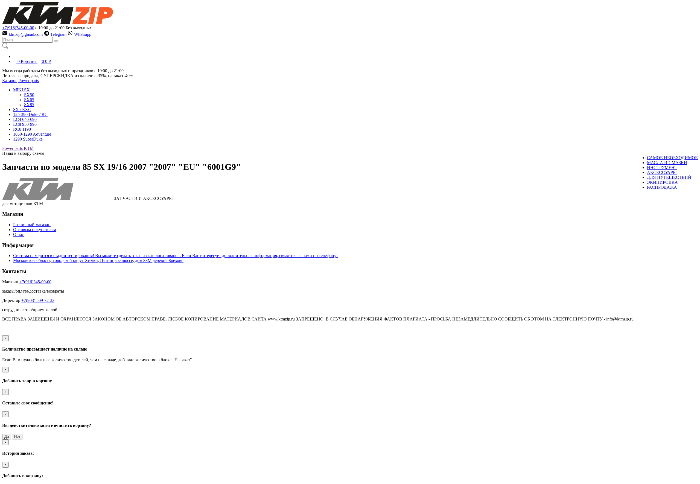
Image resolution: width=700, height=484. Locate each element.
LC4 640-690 (25, 119)
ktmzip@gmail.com (26, 34)
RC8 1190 (22, 129)
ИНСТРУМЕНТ (662, 167)
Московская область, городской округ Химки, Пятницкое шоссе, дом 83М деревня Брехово (98, 260)
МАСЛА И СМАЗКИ (667, 162)
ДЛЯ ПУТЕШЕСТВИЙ (669, 177)
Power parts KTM (18, 148)
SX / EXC (22, 109)
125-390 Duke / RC (30, 114)
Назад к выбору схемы (23, 153)
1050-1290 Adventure (32, 134)
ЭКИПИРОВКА (662, 182)
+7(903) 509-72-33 (37, 300)
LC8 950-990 (25, 124)
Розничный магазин (32, 224)
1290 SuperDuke (28, 139)
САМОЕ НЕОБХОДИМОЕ (672, 157)
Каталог (9, 80)
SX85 (29, 104)
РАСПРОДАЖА (662, 187)
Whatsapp (82, 34)
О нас (18, 234)
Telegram (58, 34)
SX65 (29, 99)
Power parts (28, 80)
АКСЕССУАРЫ (662, 172)
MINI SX (21, 90)
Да (6, 437)
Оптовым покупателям (34, 229)
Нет (17, 437)
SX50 (29, 94)
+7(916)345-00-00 (18, 27)
